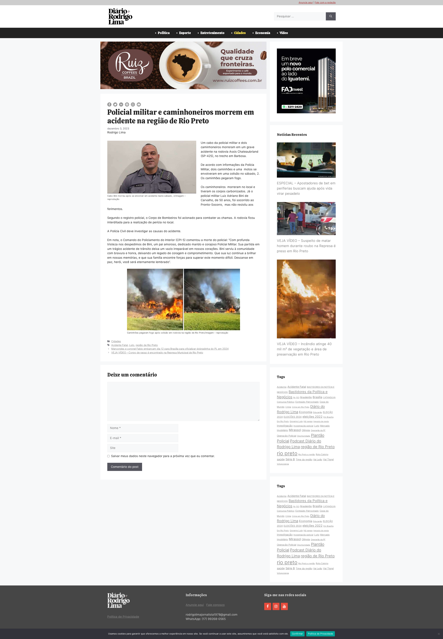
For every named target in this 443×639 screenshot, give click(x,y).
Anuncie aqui (306, 2)
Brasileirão (306, 397)
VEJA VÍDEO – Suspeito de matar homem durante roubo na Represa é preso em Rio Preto (306, 246)
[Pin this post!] (127, 105)
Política (164, 33)
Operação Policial (286, 435)
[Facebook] (267, 606)
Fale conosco (215, 605)
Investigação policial (303, 425)
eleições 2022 (312, 416)
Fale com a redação (325, 2)
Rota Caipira (322, 454)
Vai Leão (317, 459)
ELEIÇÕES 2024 (293, 416)
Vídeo (284, 33)
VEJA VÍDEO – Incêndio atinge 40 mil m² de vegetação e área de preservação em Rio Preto (304, 349)
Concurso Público (285, 402)
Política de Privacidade (123, 616)
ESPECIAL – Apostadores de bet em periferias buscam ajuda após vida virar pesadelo (306, 188)
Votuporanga (283, 464)
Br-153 (296, 397)
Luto (131, 345)
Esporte (185, 33)
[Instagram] (276, 606)
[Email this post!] (139, 105)
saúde (281, 459)
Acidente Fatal (119, 345)
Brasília (317, 397)
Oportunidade (303, 436)
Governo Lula (296, 421)
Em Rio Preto (283, 421)
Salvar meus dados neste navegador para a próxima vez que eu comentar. (163, 456)
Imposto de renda (321, 421)
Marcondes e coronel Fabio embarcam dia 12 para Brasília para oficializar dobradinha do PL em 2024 (170, 348)
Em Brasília (328, 417)
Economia (262, 33)
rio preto (287, 453)
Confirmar (297, 633)
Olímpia (306, 430)
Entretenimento (212, 33)
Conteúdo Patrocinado (307, 402)
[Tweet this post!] (115, 105)
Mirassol (295, 430)
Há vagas (308, 421)
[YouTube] (284, 606)
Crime (288, 407)
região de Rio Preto (147, 345)
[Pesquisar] (331, 16)
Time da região (304, 459)
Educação (317, 412)
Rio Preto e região (306, 454)
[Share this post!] (109, 105)
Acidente (282, 387)
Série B (290, 459)
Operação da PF (318, 430)
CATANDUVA (329, 397)
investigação (285, 425)
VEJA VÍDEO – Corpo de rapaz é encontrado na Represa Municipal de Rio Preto (157, 352)
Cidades (240, 33)
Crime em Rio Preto (300, 407)
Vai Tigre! (328, 459)
